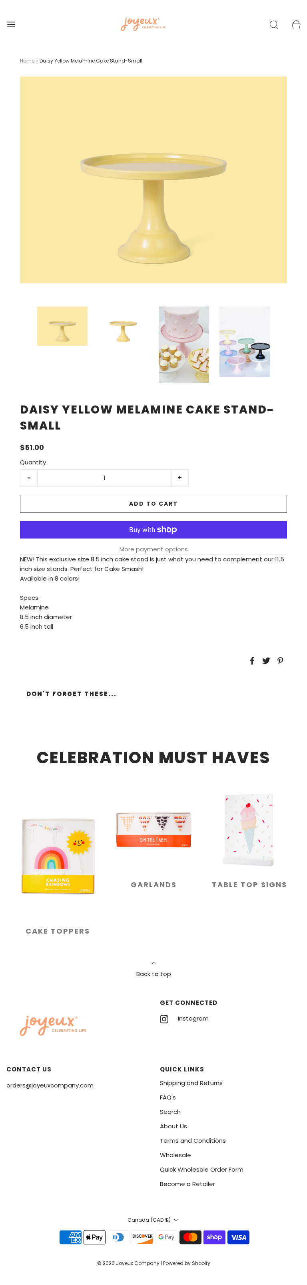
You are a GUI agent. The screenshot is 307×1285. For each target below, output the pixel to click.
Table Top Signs (249, 885)
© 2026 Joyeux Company (128, 1263)
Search (170, 1111)
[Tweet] (265, 661)
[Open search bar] (274, 24)
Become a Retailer (187, 1184)
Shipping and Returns (191, 1083)
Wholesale (175, 1155)
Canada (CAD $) (150, 1220)
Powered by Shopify (186, 1263)
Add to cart (153, 504)
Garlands (154, 885)
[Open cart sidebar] (296, 24)
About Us (173, 1126)
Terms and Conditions (193, 1140)
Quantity (33, 462)
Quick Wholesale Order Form (201, 1169)
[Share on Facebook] (251, 661)
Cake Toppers (58, 931)
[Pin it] (279, 661)
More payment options (154, 549)
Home (27, 60)
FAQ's (168, 1097)
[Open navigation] (11, 24)
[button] (62, 326)
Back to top (153, 974)
